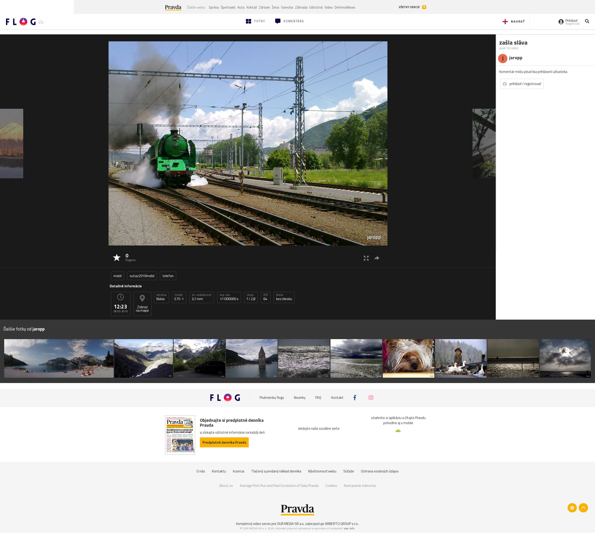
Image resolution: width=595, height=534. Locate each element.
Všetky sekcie (409, 7)
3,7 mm (202, 297)
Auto (241, 7)
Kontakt (337, 397)
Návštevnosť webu (322, 471)
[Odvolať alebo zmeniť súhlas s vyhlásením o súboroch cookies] (572, 507)
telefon (168, 275)
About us (226, 485)
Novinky (299, 397)
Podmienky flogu (272, 397)
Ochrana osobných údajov (380, 471)
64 (265, 297)
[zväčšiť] (366, 258)
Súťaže (348, 471)
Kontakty (219, 471)
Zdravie (264, 7)
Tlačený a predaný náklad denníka (276, 471)
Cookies (331, 485)
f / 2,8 (251, 297)
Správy (214, 7)
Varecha (287, 7)
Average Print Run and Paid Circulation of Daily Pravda (279, 485)
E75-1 (179, 297)
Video (328, 7)
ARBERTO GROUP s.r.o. (341, 523)
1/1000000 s (229, 297)
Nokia (161, 297)
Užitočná (316, 7)
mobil (117, 275)
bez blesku (284, 297)
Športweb (228, 7)
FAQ (318, 397)
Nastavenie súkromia (360, 485)
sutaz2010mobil (142, 275)
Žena (275, 7)
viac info (349, 528)
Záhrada (301, 7)
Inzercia (238, 471)
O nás (200, 471)
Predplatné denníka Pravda (224, 442)
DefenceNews (345, 7)
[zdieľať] (376, 258)
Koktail (252, 7)
